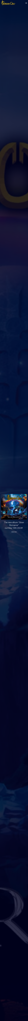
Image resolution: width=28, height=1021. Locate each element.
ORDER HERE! (14, 532)
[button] (26, 3)
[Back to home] (8, 3)
